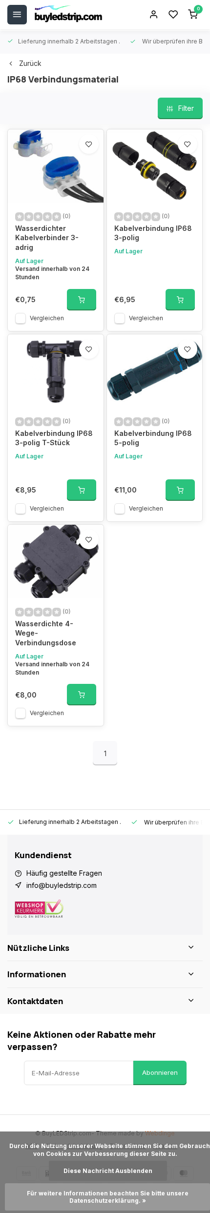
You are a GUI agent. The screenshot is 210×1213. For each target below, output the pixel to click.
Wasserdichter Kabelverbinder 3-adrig (47, 237)
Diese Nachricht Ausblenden (107, 1170)
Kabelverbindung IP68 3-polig (153, 233)
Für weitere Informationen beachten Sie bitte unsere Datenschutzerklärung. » (108, 1197)
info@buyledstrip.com (61, 885)
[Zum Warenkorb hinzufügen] (81, 299)
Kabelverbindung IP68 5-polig (153, 438)
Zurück (30, 63)
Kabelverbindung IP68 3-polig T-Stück (54, 438)
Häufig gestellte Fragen (64, 873)
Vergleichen (47, 318)
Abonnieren (160, 1072)
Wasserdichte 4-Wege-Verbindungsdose (45, 633)
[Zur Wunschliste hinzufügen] (89, 144)
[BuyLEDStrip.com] (68, 14)
